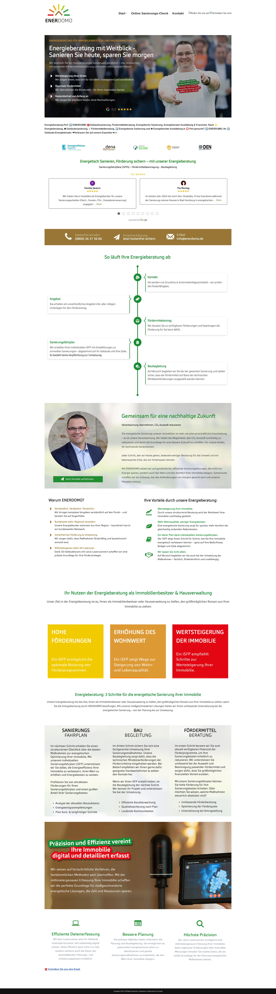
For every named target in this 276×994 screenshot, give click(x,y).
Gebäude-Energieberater (62, 581)
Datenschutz (152, 991)
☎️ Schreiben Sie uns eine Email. (62, 969)
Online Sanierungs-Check (149, 13)
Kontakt (178, 13)
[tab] (62, 581)
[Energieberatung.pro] (59, 13)
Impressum (142, 991)
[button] (126, 13)
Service (90, 581)
